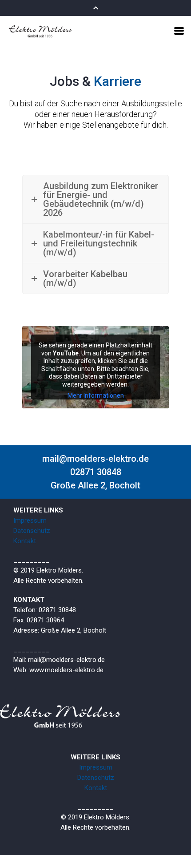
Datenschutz (31, 531)
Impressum (30, 520)
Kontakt (24, 541)
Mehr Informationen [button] (96, 395)
